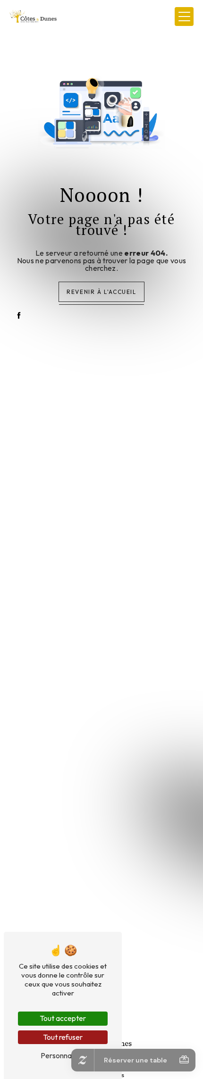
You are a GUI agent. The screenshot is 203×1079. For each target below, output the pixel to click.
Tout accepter (63, 1018)
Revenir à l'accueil (101, 291)
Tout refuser (63, 1037)
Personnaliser (63, 1055)
